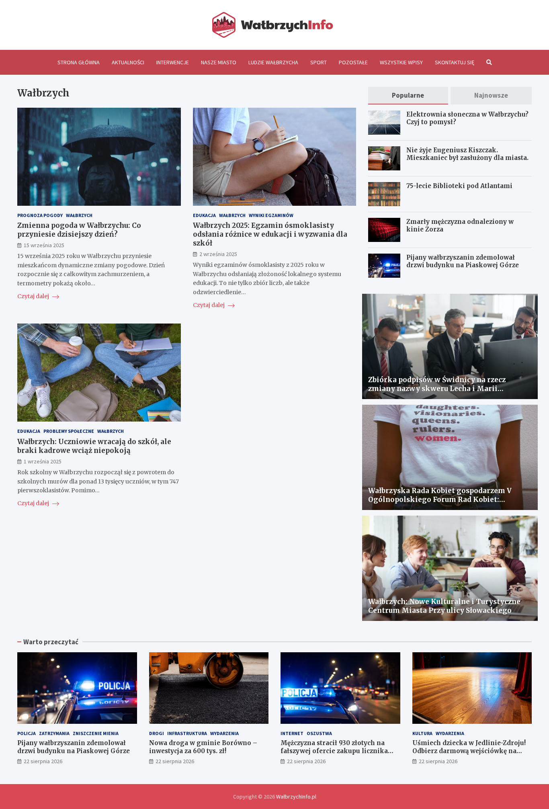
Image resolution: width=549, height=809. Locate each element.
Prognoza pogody (40, 215)
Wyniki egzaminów (271, 215)
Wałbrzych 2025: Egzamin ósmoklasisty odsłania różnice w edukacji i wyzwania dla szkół (270, 234)
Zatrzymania (54, 733)
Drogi (156, 733)
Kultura (422, 733)
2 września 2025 (218, 254)
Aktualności (128, 62)
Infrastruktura (187, 733)
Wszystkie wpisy (401, 62)
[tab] (408, 95)
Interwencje (172, 62)
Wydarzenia (224, 733)
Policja (26, 733)
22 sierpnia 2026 (43, 761)
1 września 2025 (42, 461)
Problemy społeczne (68, 431)
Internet (292, 733)
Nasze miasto (218, 62)
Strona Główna (78, 62)
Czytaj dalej (33, 296)
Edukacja (204, 215)
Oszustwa (319, 733)
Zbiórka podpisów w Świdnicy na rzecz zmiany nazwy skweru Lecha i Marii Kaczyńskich (437, 388)
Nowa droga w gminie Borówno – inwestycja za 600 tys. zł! (203, 747)
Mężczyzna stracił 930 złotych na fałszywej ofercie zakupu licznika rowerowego (334, 750)
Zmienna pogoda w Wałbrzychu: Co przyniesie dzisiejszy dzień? (79, 230)
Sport (318, 62)
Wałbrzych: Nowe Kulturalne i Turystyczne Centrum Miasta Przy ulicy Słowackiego (444, 606)
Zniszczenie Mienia (96, 733)
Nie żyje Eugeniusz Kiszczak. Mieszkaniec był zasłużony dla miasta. (468, 154)
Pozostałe (353, 62)
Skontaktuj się (454, 62)
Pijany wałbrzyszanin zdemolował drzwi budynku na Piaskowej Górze (462, 261)
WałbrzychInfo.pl (296, 796)
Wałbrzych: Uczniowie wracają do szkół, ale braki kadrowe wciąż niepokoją (94, 446)
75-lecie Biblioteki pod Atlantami (459, 186)
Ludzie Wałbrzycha (273, 62)
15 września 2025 (44, 245)
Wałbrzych (79, 215)
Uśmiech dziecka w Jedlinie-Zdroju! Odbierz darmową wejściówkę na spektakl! (469, 750)
